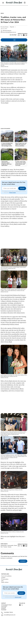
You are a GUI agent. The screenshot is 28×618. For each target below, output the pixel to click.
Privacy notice (12, 192)
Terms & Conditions (6, 576)
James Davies (5, 27)
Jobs (2, 580)
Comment (23, 561)
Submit (22, 188)
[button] (3, 3)
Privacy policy (4, 579)
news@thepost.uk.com (9, 615)
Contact (3, 577)
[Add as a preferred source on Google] (13, 35)
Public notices (4, 582)
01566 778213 (9, 612)
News (2, 13)
